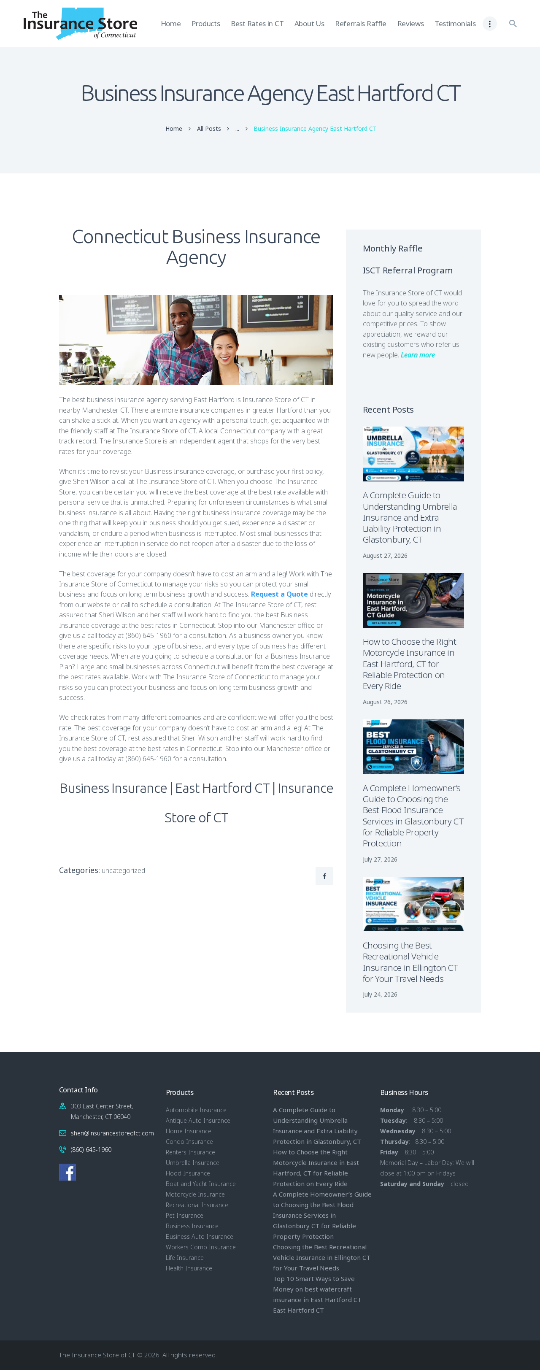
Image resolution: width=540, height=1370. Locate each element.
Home (173, 128)
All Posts (209, 128)
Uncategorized (123, 870)
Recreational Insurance (197, 1205)
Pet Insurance (184, 1215)
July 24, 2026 (380, 994)
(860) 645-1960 (91, 1150)
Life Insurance (185, 1258)
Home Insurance (188, 1131)
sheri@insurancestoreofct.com (112, 1133)
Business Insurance (192, 1226)
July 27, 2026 (380, 859)
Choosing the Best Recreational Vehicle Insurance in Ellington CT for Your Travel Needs (411, 962)
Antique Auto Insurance (198, 1120)
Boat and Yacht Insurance (201, 1184)
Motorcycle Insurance (195, 1194)
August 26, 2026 (385, 702)
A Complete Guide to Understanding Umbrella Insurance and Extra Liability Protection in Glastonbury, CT (410, 517)
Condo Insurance (189, 1142)
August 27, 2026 (385, 555)
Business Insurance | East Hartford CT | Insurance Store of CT (196, 802)
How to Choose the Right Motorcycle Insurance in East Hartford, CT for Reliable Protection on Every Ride (409, 663)
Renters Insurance (190, 1152)
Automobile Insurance (196, 1110)
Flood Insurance (188, 1173)
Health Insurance (189, 1268)
